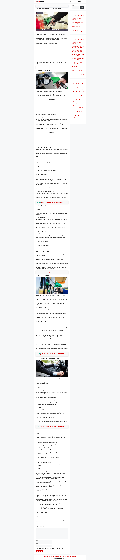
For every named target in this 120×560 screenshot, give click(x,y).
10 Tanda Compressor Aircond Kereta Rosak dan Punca (52, 426)
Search (73, 5)
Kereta (74, 1)
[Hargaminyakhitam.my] (40, 1)
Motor (79, 1)
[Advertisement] (52, 53)
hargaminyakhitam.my (40, 520)
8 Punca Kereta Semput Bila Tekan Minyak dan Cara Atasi (52, 272)
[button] (83, 1)
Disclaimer (57, 556)
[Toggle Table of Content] (47, 67)
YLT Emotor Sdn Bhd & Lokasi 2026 (78, 15)
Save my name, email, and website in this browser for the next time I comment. (50, 548)
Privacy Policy (63, 556)
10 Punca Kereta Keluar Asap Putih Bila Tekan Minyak (52, 202)
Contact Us (51, 556)
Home (70, 1)
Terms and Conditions (71, 556)
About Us (46, 556)
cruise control (44, 405)
